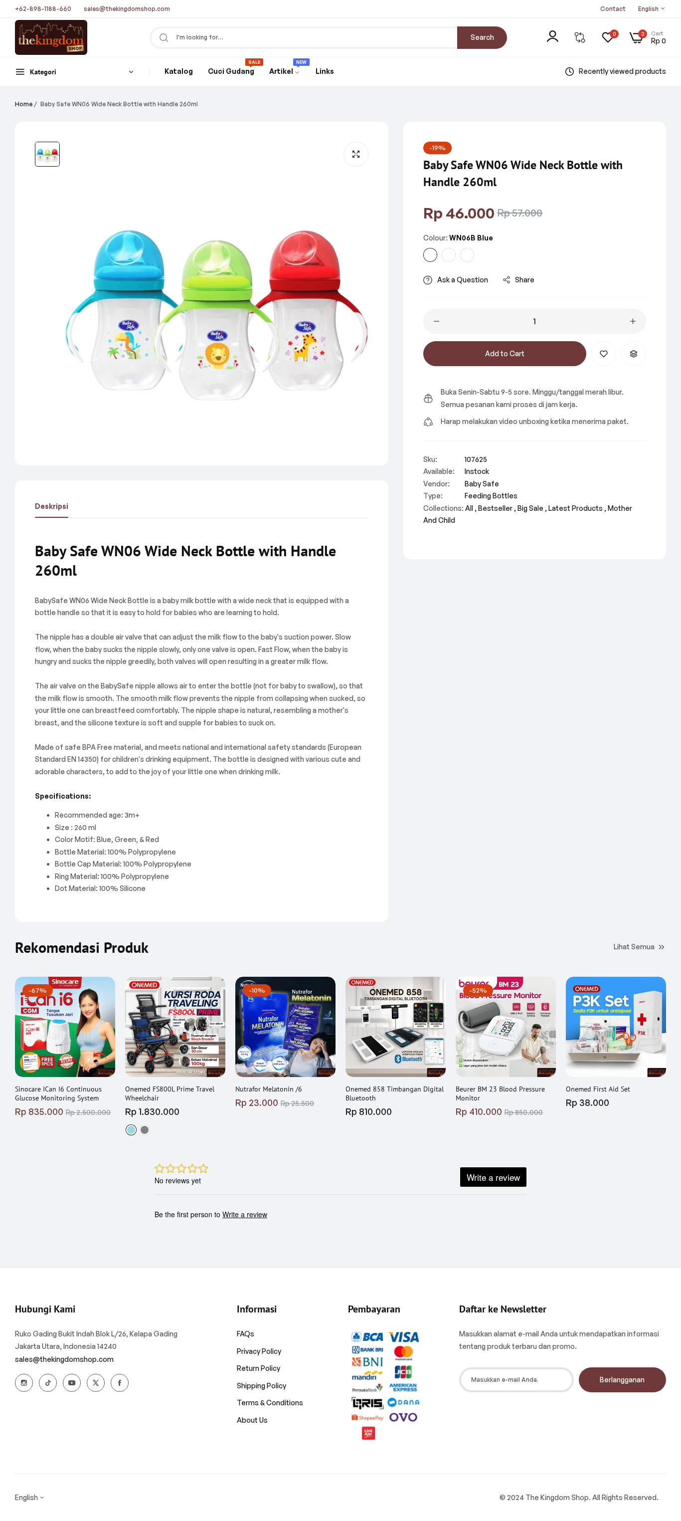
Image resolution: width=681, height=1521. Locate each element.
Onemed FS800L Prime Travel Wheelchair (169, 1093)
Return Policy (258, 1368)
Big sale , (532, 508)
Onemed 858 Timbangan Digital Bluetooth (394, 1093)
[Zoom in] (355, 154)
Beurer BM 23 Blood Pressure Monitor (500, 1093)
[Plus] (633, 321)
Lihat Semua (634, 946)
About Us (252, 1420)
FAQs (245, 1333)
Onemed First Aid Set (598, 1089)
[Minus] (436, 321)
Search (482, 37)
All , (471, 508)
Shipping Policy (261, 1385)
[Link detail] (24, 1383)
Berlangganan (622, 1379)
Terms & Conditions (270, 1402)
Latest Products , (577, 508)
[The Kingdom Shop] (51, 37)
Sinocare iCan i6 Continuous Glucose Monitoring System (58, 1093)
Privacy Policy (259, 1351)
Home (23, 104)
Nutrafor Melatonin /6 (268, 1089)
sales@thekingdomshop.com (64, 1359)
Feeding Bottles (491, 495)
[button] (603, 353)
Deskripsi (51, 506)
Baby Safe (482, 483)
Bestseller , (497, 508)
